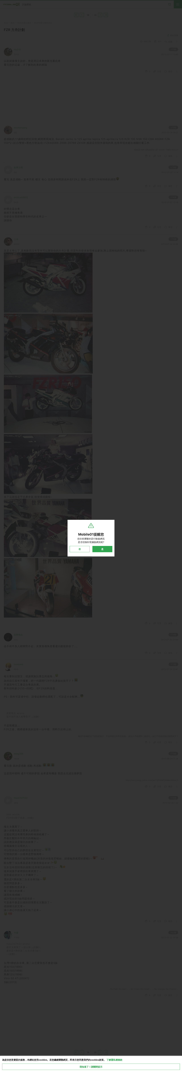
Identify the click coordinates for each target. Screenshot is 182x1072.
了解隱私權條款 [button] (114, 1059)
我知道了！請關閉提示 (91, 1066)
